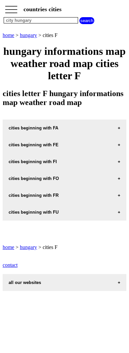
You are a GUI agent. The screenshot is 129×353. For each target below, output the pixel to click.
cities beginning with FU (34, 212)
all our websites (25, 282)
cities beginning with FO (34, 178)
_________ (11, 7)
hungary (28, 35)
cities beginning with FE (34, 144)
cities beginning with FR (34, 195)
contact (10, 265)
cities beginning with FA (33, 127)
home (8, 35)
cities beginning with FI (33, 161)
